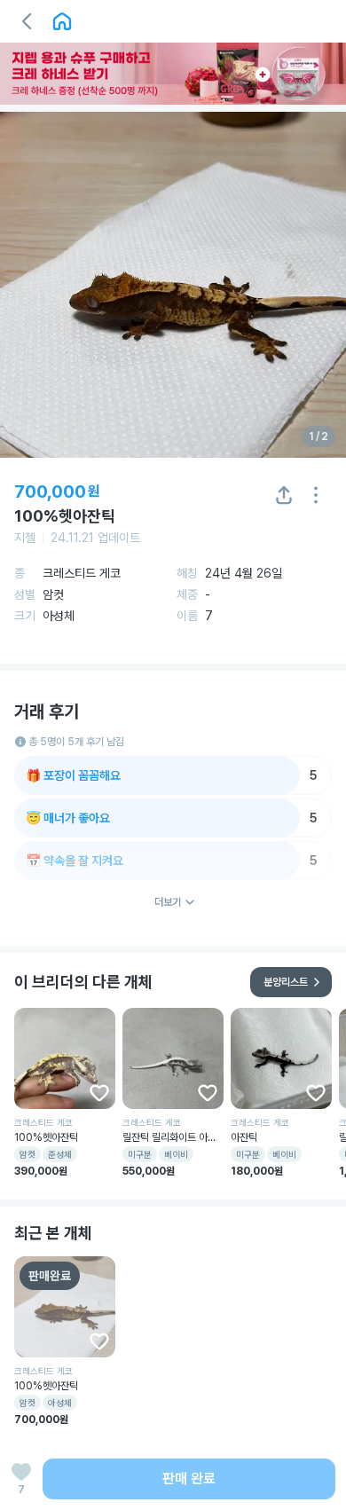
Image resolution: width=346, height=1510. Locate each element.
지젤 (24, 538)
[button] (27, 21)
